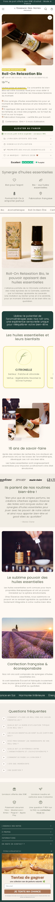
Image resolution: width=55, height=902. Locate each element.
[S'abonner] (51, 851)
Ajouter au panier (27, 128)
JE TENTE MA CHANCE (27, 891)
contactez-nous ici (44, 811)
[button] (46, 9)
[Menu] (3, 9)
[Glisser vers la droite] (50, 62)
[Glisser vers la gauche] (44, 62)
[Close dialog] (51, 855)
